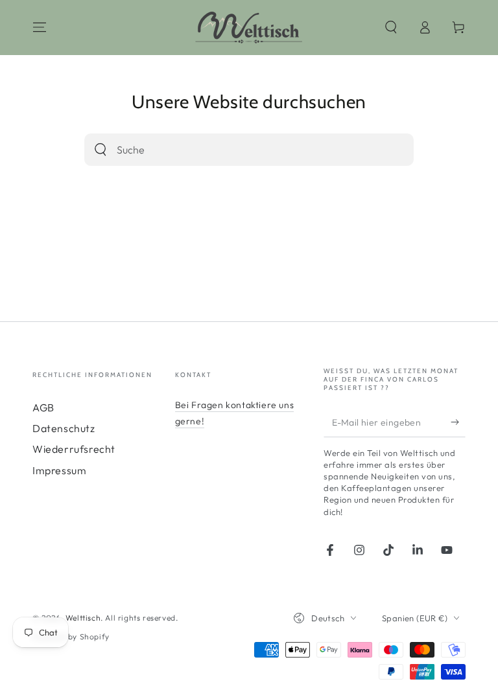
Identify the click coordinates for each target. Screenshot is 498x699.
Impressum (59, 470)
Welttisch (83, 618)
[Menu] (39, 27)
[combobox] (230, 149)
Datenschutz (63, 428)
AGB (43, 407)
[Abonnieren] (458, 422)
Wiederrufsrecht (73, 448)
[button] (391, 27)
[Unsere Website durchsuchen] (100, 149)
